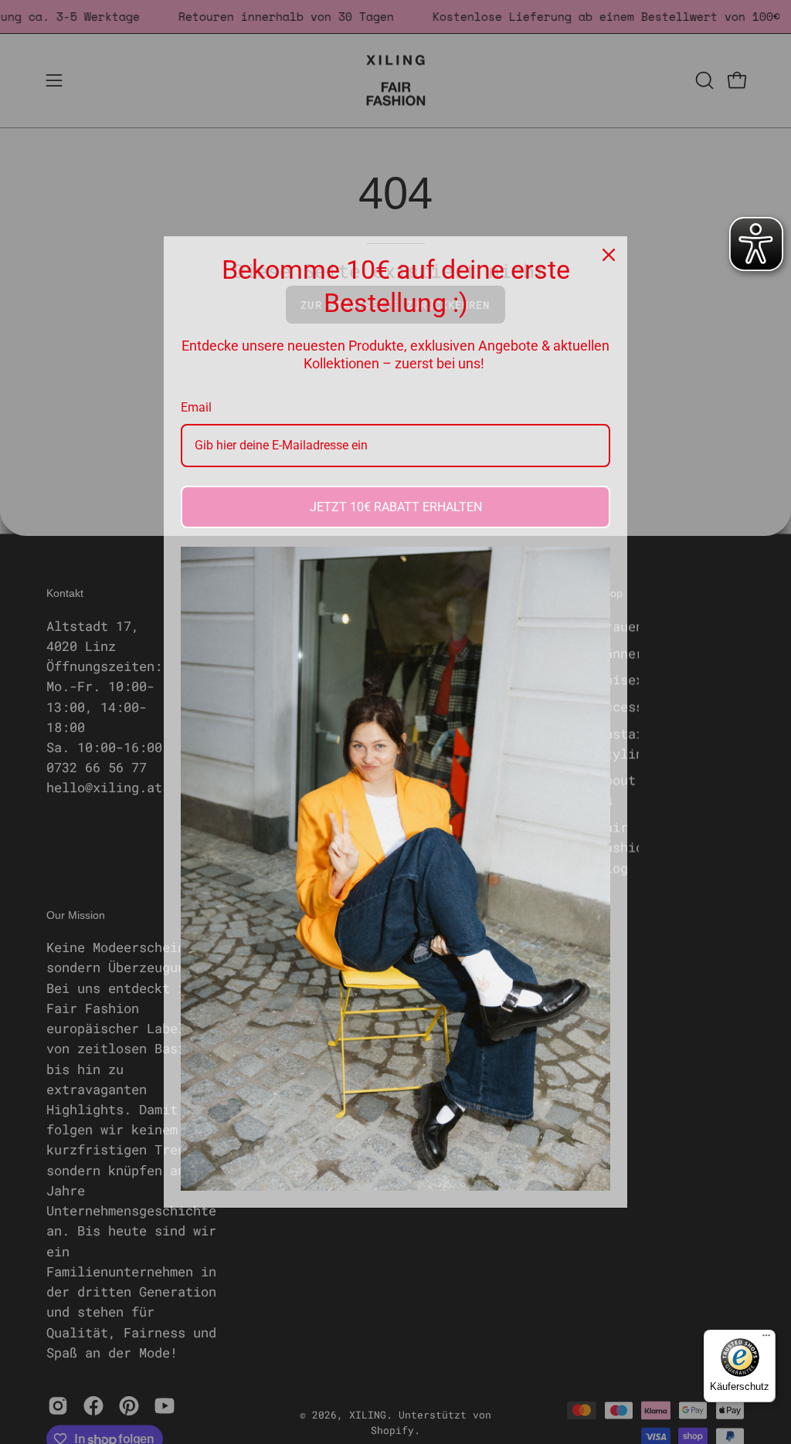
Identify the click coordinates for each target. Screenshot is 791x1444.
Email (196, 407)
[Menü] (766, 1339)
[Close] (608, 254)
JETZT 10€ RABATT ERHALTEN (396, 507)
